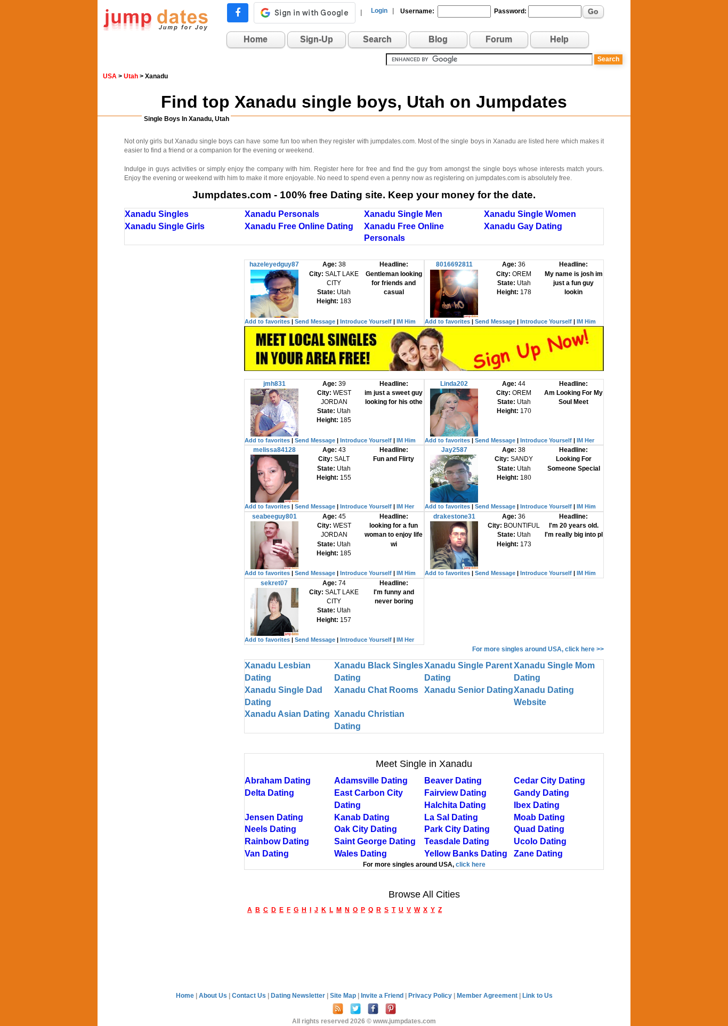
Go (593, 11)
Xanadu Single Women (530, 214)
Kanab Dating (362, 817)
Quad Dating (539, 829)
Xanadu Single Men (403, 214)
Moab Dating (539, 817)
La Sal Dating (451, 817)
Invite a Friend (383, 995)
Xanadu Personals (282, 214)
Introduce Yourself (366, 321)
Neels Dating (270, 829)
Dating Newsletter (299, 995)
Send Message (315, 321)
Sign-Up (316, 39)
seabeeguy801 (274, 516)
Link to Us (537, 995)
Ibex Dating (537, 805)
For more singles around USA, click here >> (538, 649)
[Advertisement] (184, 419)
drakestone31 (454, 516)
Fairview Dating (455, 792)
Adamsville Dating (371, 780)
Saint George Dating (375, 841)
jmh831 (274, 383)
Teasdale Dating (456, 841)
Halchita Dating (455, 805)
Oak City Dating (365, 829)
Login (379, 10)
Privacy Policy (431, 995)
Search (377, 39)
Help (559, 39)
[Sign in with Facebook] (237, 12)
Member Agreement (488, 995)
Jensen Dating (274, 817)
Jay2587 (454, 450)
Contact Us (250, 995)
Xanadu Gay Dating (523, 226)
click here (471, 864)
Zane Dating (538, 853)
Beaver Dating (453, 780)
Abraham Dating (278, 780)
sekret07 (274, 583)
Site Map (344, 995)
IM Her (585, 440)
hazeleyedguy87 (274, 264)
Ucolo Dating (540, 841)
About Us (214, 995)
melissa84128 (274, 450)
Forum (499, 39)
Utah (131, 76)
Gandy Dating (541, 792)
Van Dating (267, 853)
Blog (438, 39)
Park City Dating (457, 829)
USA (110, 76)
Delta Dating (269, 792)
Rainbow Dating (277, 841)
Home (256, 39)
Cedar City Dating (549, 780)
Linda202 (454, 383)
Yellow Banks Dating (465, 853)
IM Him (406, 321)
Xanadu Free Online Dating (299, 226)
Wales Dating (360, 853)
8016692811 (454, 264)
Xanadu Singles (157, 214)
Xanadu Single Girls (165, 226)
